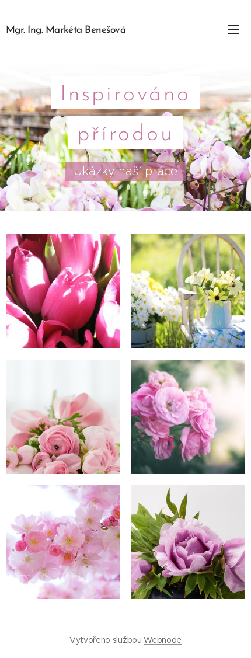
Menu (233, 29)
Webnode (163, 640)
